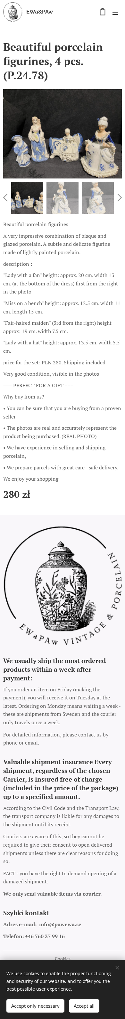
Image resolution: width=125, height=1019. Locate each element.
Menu (115, 11)
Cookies (63, 959)
